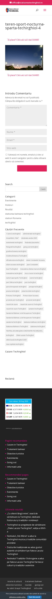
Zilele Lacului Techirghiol (25, 335)
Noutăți (8, 209)
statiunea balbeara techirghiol (34, 322)
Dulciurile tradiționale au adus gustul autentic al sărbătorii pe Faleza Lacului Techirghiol (25, 550)
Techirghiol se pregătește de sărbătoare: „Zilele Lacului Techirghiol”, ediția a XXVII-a (26, 528)
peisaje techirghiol (35, 287)
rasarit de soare (12, 304)
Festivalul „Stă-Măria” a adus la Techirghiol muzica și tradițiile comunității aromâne (26, 539)
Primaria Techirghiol (13, 296)
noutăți (28, 585)
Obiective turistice (15, 453)
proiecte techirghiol (33, 300)
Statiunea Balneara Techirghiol (17, 326)
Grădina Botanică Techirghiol (16, 256)
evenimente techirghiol (14, 242)
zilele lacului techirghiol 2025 (16, 340)
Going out (11, 462)
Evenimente (10, 200)
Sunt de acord (34, 597)
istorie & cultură (14, 581)
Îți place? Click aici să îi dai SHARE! (23, 39)
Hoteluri (9, 205)
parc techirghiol (30, 282)
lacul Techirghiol (12, 269)
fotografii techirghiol (13, 247)
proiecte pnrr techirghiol (15, 300)
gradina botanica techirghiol (16, 251)
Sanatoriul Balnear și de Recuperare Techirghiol (23, 318)
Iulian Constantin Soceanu (35, 260)
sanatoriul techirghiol (13, 322)
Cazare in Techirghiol (17, 444)
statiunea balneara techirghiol (19, 213)
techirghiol (10, 222)
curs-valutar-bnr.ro (16, 428)
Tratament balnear (16, 449)
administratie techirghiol (31, 234)
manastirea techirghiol (14, 273)
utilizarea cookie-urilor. (17, 597)
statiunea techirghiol (37, 326)
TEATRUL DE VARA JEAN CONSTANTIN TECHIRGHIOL (24, 331)
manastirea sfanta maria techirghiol (33, 269)
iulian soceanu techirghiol (15, 265)
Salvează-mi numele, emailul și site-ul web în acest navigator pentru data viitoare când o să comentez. (25, 158)
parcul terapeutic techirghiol (16, 287)
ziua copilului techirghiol (14, 344)
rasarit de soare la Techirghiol (31, 304)
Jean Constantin (32, 265)
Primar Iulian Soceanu (30, 296)
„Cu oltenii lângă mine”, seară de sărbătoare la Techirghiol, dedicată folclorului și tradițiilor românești (23, 517)
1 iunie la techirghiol (13, 234)
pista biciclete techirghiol (31, 291)
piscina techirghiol (12, 291)
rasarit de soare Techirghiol (16, 309)
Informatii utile (14, 466)
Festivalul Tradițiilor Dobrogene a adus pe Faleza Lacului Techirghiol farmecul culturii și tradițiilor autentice (25, 562)
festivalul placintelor (32, 242)
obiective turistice (14, 585)
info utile (38, 588)
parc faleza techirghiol (14, 282)
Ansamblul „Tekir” (12, 238)
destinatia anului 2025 (29, 238)
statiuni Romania (13, 218)
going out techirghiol (30, 247)
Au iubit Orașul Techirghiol (19, 588)
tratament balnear (33, 581)
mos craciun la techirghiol (34, 273)
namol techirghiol (36, 278)
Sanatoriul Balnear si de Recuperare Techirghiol (23, 313)
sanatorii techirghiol (36, 309)
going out (39, 585)
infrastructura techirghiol (15, 260)
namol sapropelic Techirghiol (16, 278)
